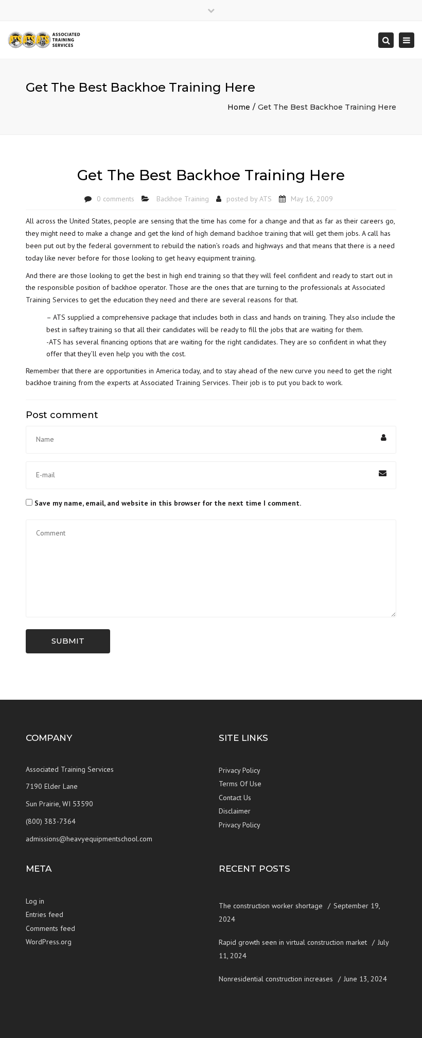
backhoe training (262, 233)
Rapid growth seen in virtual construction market (293, 942)
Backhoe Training (182, 198)
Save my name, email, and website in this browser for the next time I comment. (167, 503)
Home (238, 107)
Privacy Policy (239, 770)
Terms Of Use (240, 783)
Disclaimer (235, 811)
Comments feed (50, 928)
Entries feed (44, 914)
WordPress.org (49, 941)
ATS (265, 198)
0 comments (115, 198)
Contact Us (235, 797)
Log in (35, 901)
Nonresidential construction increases (276, 978)
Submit (67, 641)
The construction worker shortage (271, 905)
